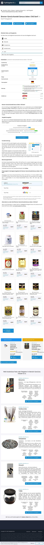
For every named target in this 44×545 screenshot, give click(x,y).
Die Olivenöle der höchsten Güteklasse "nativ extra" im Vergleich (24, 477)
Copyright (2, 531)
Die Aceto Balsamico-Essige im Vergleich (24, 391)
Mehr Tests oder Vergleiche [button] (8, 54)
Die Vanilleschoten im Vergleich (24, 420)
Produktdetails (10, 110)
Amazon (5, 174)
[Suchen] (41, 3)
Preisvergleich (29, 111)
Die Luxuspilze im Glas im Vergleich (24, 502)
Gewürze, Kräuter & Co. (24, 378)
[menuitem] (1, 10)
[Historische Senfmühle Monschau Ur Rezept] (5, 345)
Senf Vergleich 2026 (33, 113)
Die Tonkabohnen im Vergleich (24, 450)
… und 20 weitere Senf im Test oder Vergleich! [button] (28, 132)
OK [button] (39, 543)
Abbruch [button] (32, 543)
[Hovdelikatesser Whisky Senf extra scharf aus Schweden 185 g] (26, 345)
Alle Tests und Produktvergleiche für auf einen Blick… (22, 517)
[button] (6, 23)
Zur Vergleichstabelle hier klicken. (19, 205)
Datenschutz (16, 543)
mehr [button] (37, 86)
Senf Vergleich (6, 19)
